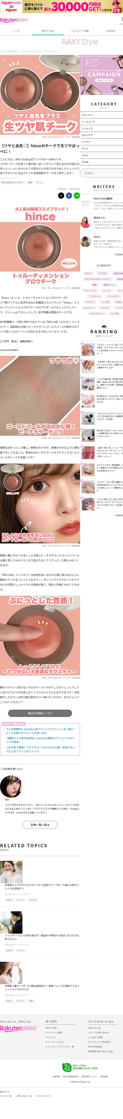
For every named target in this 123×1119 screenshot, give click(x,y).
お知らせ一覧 (94, 1028)
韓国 (30, 182)
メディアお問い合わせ (98, 1032)
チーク (39, 182)
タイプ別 (114, 313)
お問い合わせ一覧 (24, 1096)
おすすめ (103, 273)
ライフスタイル (96, 313)
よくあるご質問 (95, 1037)
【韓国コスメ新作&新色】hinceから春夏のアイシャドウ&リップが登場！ (40, 740)
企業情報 (56, 1076)
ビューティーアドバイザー (57, 1047)
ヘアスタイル (94, 296)
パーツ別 (32, 900)
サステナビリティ (44, 1096)
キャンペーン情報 (80, 31)
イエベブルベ (113, 296)
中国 (31, 1001)
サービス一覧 (6, 1096)
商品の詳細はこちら (40, 713)
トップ (16, 31)
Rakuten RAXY (14, 20)
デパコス (105, 307)
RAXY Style (48, 31)
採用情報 (104, 1076)
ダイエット (89, 307)
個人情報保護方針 (70, 1076)
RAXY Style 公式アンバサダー (12, 182)
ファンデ (20, 950)
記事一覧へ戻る (40, 825)
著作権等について (89, 1076)
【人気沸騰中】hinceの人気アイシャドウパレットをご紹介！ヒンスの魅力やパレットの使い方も (41, 731)
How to (9, 900)
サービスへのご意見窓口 (99, 1042)
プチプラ (90, 302)
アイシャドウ (90, 290)
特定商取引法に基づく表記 (100, 1051)
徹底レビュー (109, 284)
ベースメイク (13, 178)
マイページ (50, 1037)
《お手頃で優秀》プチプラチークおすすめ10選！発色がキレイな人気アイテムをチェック (40, 749)
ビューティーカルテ (54, 1042)
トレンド (20, 900)
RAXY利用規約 (95, 1047)
